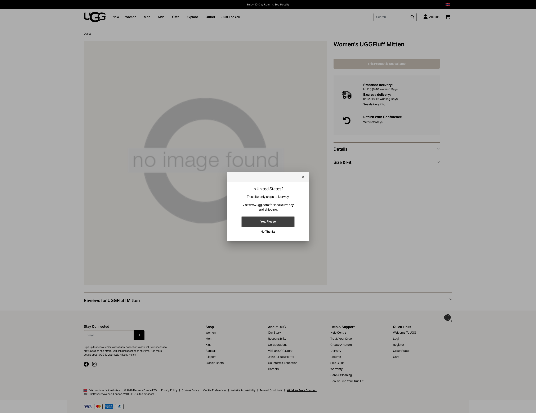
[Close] (303, 177)
